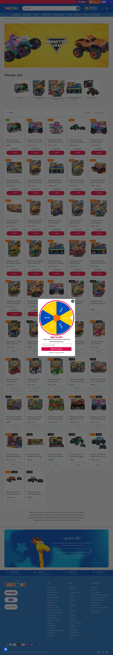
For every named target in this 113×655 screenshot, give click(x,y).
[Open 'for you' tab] (6, 649)
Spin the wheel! (56, 349)
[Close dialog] (72, 301)
